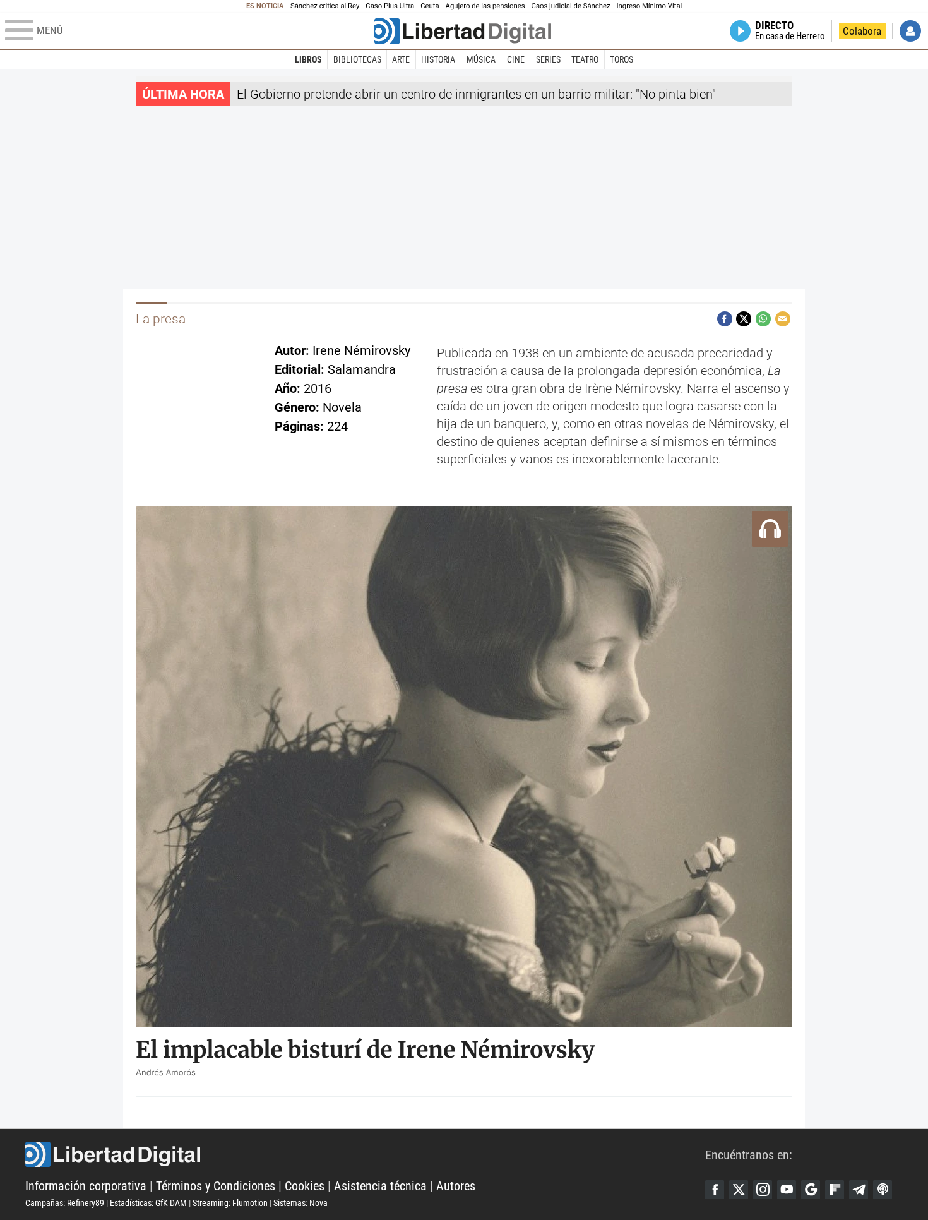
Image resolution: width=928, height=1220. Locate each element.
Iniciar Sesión (910, 31)
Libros (308, 59)
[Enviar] (763, 318)
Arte (401, 59)
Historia (438, 59)
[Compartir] (724, 318)
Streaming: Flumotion (230, 1203)
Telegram (858, 1189)
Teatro (584, 59)
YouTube (786, 1189)
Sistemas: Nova (300, 1203)
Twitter (738, 1189)
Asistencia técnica (380, 1185)
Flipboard (834, 1189)
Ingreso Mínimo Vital (649, 6)
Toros (621, 59)
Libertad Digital (365, 1154)
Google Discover (810, 1189)
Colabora (862, 31)
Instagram (762, 1189)
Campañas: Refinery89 (64, 1203)
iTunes (882, 1189)
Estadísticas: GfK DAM (148, 1203)
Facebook (714, 1189)
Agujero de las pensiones (485, 6)
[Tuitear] (743, 318)
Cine (516, 59)
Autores (455, 1185)
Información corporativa (85, 1185)
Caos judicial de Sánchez (571, 6)
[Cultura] (463, 31)
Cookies (304, 1185)
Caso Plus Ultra (390, 6)
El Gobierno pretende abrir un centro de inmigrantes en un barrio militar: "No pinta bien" (476, 94)
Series (548, 59)
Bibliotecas (357, 59)
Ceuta (429, 6)
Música (481, 59)
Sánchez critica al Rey (324, 6)
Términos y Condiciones (215, 1185)
